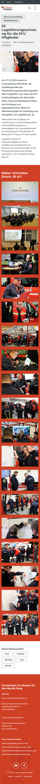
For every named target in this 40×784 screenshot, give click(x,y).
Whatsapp (8, 660)
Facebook (20, 654)
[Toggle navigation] (35, 8)
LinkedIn (8, 666)
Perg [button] (8, 2)
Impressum (18, 776)
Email (7, 654)
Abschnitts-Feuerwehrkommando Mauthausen (19, 751)
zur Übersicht (6, 45)
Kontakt (10, 776)
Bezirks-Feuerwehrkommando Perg (15, 743)
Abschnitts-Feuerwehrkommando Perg (16, 754)
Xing (22, 660)
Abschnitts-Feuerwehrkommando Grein (16, 747)
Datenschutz (28, 776)
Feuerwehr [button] (18, 2)
